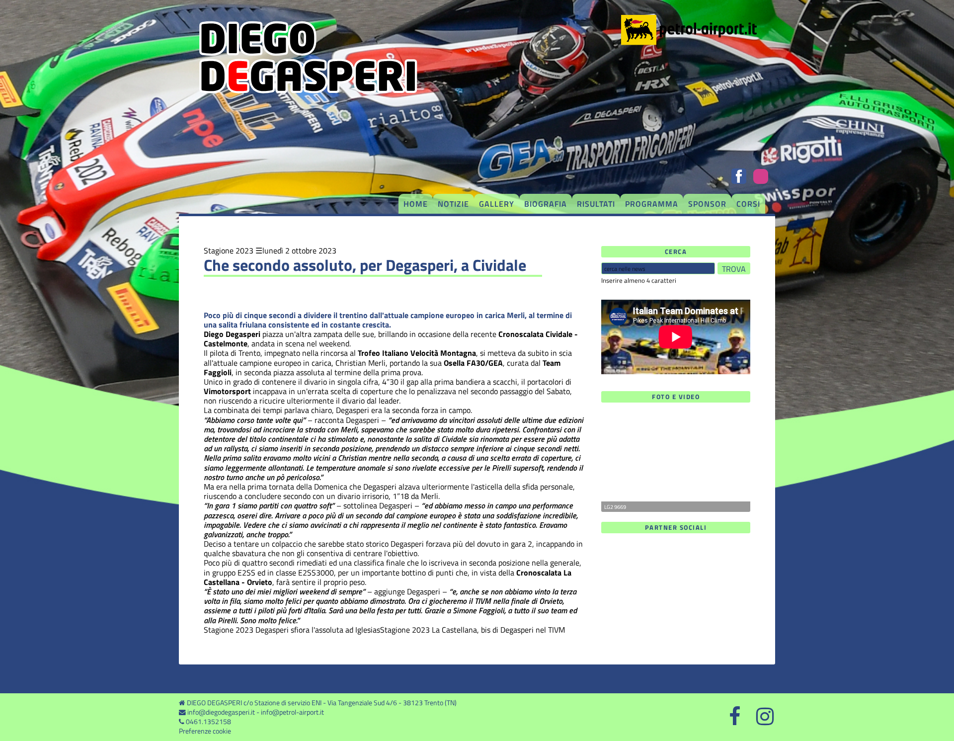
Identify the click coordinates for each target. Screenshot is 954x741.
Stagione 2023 (228, 250)
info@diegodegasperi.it (221, 712)
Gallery (496, 204)
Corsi (748, 204)
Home (415, 204)
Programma (651, 204)
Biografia (545, 204)
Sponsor (707, 204)
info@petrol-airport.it (292, 712)
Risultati (596, 204)
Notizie (453, 204)
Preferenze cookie (205, 731)
